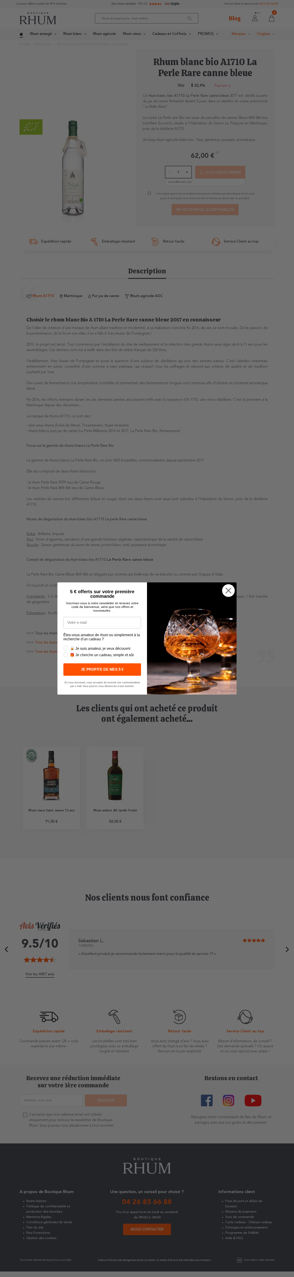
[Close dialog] (228, 590)
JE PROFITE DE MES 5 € (102, 669)
